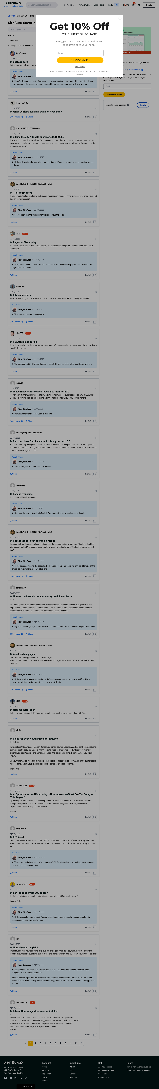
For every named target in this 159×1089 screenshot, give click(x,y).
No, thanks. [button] (80, 67)
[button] (120, 18)
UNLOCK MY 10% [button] (80, 60)
